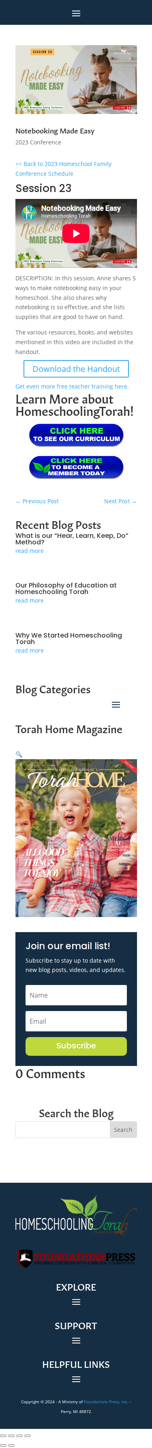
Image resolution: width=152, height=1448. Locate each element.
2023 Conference (38, 142)
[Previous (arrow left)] (3, 1445)
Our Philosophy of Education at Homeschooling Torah (66, 589)
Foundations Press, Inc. (106, 1401)
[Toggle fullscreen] (11, 1436)
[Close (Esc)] (27, 1436)
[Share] (19, 1436)
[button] (18, 754)
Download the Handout (76, 368)
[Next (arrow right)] (11, 1445)
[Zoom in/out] (3, 1436)
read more (29, 551)
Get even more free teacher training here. (72, 386)
